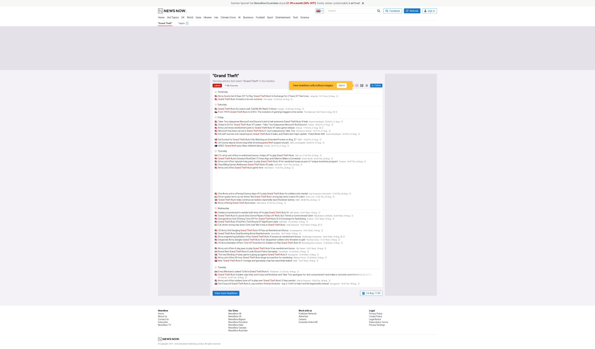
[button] (231, 85)
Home (161, 17)
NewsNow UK (234, 313)
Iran (216, 17)
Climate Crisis (228, 17)
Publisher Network (308, 313)
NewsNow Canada (237, 327)
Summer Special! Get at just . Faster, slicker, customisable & (295, 3)
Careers (302, 319)
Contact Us (163, 319)
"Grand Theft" (165, 23)
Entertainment (282, 17)
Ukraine (208, 17)
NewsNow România (237, 322)
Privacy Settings (377, 325)
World (190, 17)
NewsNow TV (164, 325)
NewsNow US (234, 316)
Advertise (303, 316)
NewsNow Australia (237, 330)
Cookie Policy (375, 316)
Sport (270, 17)
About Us (162, 316)
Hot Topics (173, 17)
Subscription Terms (378, 322)
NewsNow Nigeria (236, 319)
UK (182, 17)
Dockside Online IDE (308, 322)
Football (260, 17)
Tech (295, 17)
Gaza (198, 17)
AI (239, 17)
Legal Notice (375, 319)
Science (304, 17)
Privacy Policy (375, 313)
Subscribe (163, 322)
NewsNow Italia (235, 325)
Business (248, 17)
